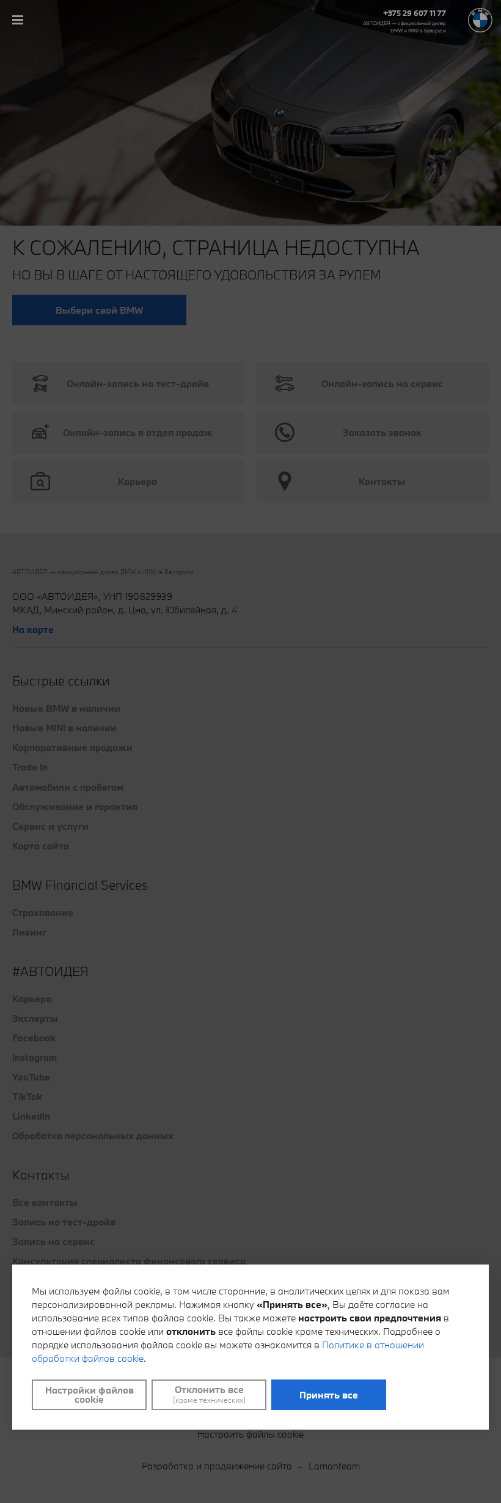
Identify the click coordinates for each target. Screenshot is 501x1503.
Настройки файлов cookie (89, 1394)
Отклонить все (209, 1394)
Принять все (328, 1395)
